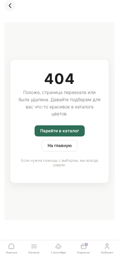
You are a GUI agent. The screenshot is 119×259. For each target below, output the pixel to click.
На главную (60, 145)
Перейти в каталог (59, 130)
